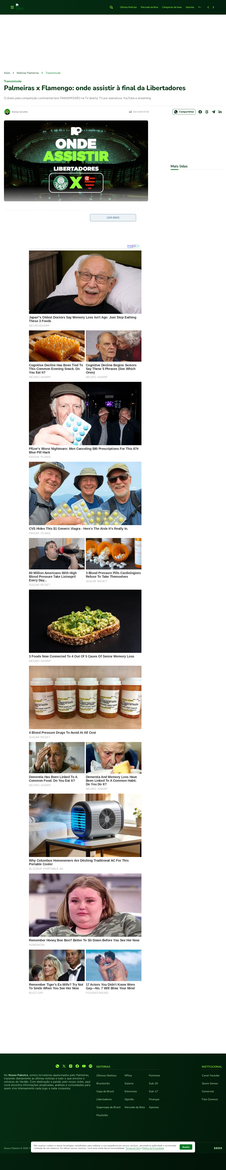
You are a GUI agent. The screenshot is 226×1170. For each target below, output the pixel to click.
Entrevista (131, 1091)
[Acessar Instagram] (71, 1066)
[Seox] (218, 1148)
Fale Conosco (210, 1099)
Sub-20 (153, 1083)
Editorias (103, 1067)
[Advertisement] (113, 43)
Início (7, 73)
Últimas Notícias (128, 7)
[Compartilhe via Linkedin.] (220, 112)
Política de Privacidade (153, 1148)
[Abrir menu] (12, 7)
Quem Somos (210, 1083)
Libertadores (104, 1099)
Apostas (190, 7)
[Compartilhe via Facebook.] (200, 112)
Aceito (186, 1147)
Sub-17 (153, 1091)
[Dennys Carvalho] (7, 112)
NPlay (128, 1075)
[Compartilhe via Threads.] (207, 112)
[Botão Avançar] (213, 7)
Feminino (154, 1075)
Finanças (154, 1099)
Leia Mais (113, 217)
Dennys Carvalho (20, 112)
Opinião (129, 1099)
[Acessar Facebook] (77, 1066)
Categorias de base (172, 7)
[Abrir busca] (111, 7)
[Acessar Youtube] (84, 1066)
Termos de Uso (133, 1148)
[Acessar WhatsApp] (57, 1066)
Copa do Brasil (105, 1091)
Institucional (212, 1067)
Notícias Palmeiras (28, 73)
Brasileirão (103, 1083)
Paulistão (102, 1115)
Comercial (208, 1091)
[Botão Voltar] (208, 7)
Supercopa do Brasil (108, 1107)
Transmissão (53, 73)
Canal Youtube (211, 1075)
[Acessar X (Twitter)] (64, 1066)
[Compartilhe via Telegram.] (213, 112)
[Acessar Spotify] (90, 1066)
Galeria (129, 1083)
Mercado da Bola (149, 7)
